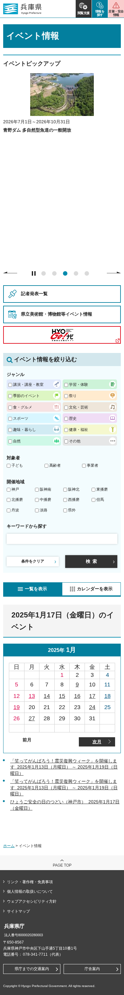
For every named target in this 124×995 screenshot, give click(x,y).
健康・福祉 (78, 429)
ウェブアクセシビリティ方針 (32, 901)
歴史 (73, 418)
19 (16, 707)
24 (92, 707)
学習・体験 (78, 384)
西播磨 (73, 499)
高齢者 (55, 465)
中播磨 (45, 499)
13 (32, 696)
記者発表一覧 (34, 293)
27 (32, 718)
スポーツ (20, 418)
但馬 (100, 499)
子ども (17, 465)
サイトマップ (18, 911)
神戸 (15, 489)
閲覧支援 (84, 13)
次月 (97, 741)
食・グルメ (22, 407)
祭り (73, 396)
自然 (17, 441)
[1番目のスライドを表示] (43, 273)
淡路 (43, 510)
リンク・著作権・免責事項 (30, 882)
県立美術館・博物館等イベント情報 (56, 314)
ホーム (9, 846)
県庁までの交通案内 (32, 969)
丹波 (15, 510)
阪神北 (73, 489)
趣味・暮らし (24, 429)
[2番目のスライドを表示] (54, 273)
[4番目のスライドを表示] (76, 273)
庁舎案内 (92, 969)
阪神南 (45, 489)
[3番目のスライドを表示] (65, 273)
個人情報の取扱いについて (30, 891)
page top (62, 865)
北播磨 (17, 499)
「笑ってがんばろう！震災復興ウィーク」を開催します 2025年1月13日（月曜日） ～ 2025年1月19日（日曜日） (64, 767)
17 (92, 696)
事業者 (92, 465)
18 (107, 696)
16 (77, 696)
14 (47, 696)
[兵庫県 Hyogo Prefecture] (22, 9)
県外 (72, 510)
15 (62, 696)
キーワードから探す (27, 526)
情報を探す (100, 13)
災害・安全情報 (115, 13)
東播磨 (102, 489)
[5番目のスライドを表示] (87, 273)
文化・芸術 (78, 407)
